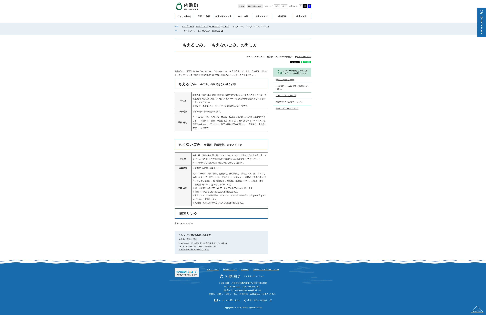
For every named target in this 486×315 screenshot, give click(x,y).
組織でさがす (202, 26)
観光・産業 (243, 16)
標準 (277, 6)
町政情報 (282, 16)
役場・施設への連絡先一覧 (259, 300)
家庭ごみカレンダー (184, 223)
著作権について (230, 269)
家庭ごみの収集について (287, 108)
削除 (222, 31)
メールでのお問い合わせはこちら (194, 249)
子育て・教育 (204, 16)
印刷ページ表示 (304, 57)
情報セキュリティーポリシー (266, 269)
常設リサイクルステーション (289, 102)
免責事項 (245, 269)
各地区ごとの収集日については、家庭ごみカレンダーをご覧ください (223, 75)
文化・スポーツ (262, 16)
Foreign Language (254, 6)
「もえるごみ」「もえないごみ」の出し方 (201, 31)
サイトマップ (213, 269)
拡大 (284, 6)
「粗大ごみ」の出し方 (286, 96)
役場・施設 (301, 16)
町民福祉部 (215, 26)
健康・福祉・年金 (223, 16)
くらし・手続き (184, 16)
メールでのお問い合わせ (229, 300)
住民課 (225, 26)
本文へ (241, 6)
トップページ (188, 26)
